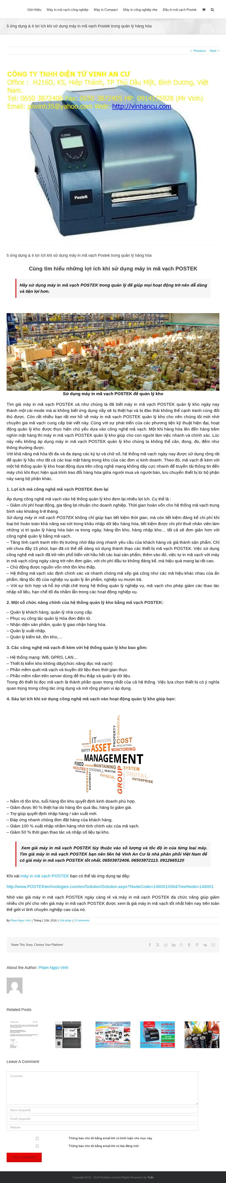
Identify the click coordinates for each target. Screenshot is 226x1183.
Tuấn (150, 1177)
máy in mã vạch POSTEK (45, 876)
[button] (212, 9)
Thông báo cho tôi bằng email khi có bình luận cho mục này (110, 1138)
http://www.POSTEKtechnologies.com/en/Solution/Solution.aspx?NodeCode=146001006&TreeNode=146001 (110, 886)
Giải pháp (65, 920)
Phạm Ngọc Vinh (20, 920)
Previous (200, 50)
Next (213, 50)
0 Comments (81, 920)
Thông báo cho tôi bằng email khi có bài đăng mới (104, 1146)
